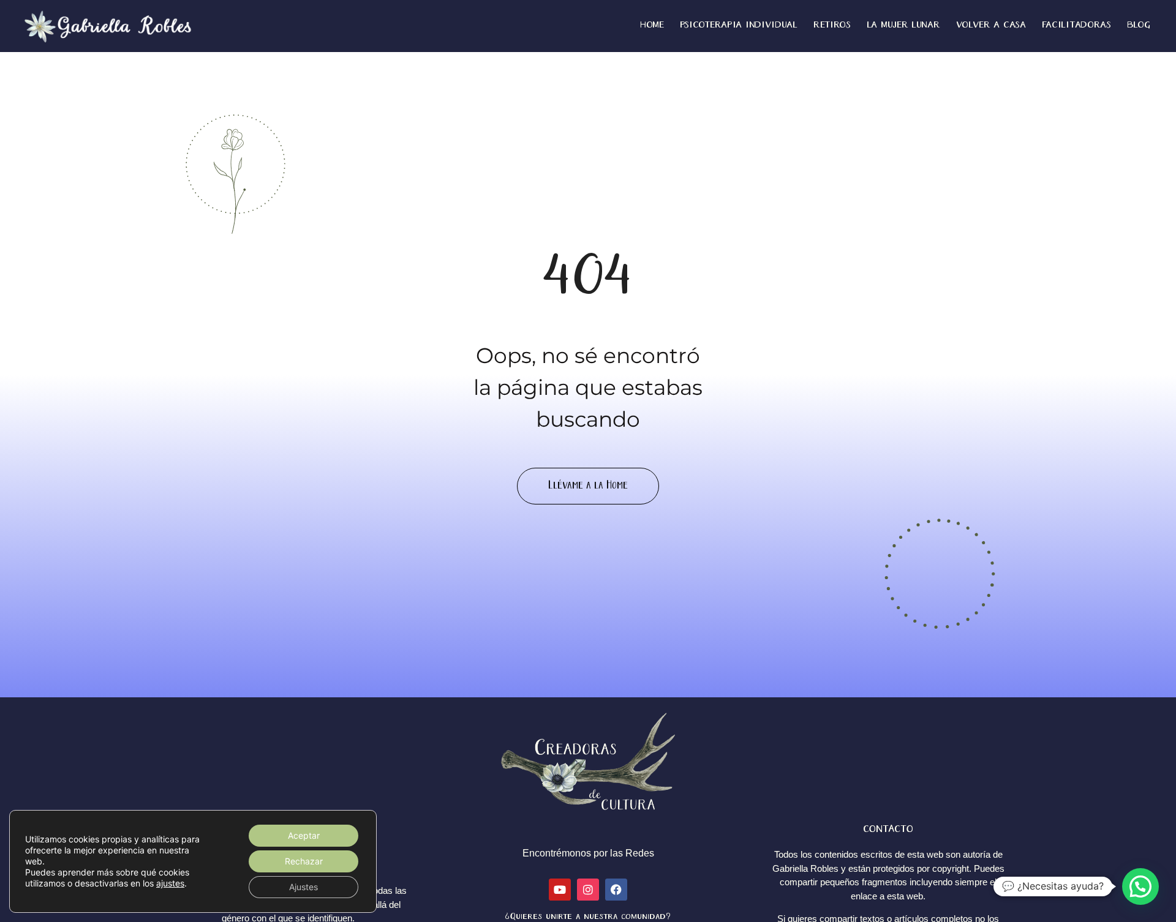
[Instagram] (588, 890)
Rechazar (304, 861)
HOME (652, 25)
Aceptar (304, 835)
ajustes (170, 883)
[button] (1140, 886)
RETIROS (832, 25)
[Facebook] (616, 890)
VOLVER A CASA (991, 25)
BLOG (1138, 25)
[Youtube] (560, 890)
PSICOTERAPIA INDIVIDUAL (738, 25)
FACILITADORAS (1076, 25)
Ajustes (303, 887)
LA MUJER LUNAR (903, 25)
